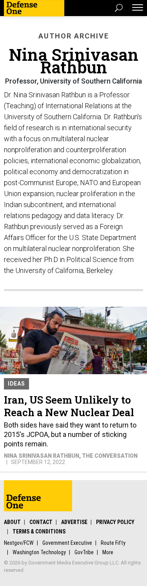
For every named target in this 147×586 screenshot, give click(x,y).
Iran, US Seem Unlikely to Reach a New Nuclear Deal (69, 406)
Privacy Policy (115, 522)
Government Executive (67, 543)
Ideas (16, 383)
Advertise (74, 522)
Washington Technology (39, 552)
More (107, 552)
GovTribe (84, 552)
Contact (41, 522)
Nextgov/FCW (19, 543)
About (12, 522)
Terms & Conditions (39, 531)
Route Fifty (113, 543)
